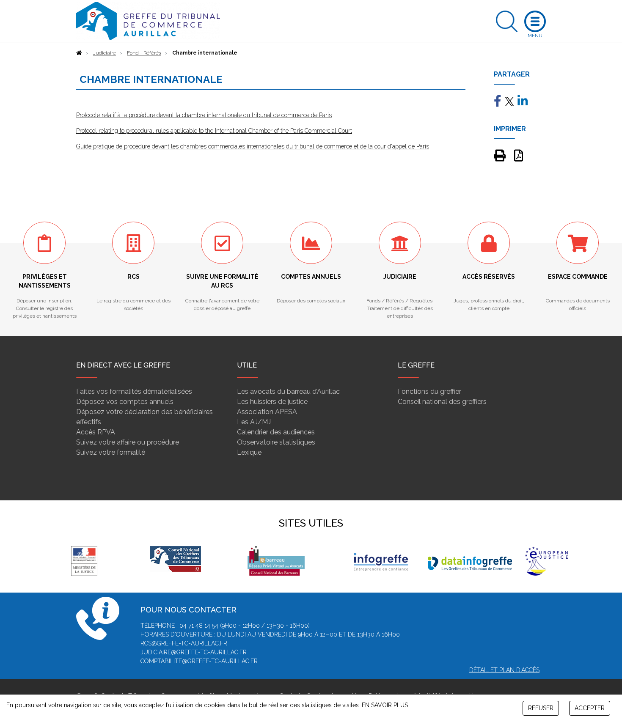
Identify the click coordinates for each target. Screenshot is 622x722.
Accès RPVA (95, 432)
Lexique (249, 452)
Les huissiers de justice (272, 402)
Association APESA (267, 412)
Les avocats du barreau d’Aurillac (288, 391)
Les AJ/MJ (254, 422)
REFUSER (540, 708)
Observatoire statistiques (276, 442)
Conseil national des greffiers (442, 402)
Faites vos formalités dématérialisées (134, 391)
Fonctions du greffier (429, 391)
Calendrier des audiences (276, 432)
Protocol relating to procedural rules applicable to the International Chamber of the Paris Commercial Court (214, 130)
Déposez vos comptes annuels (124, 402)
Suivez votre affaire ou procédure (127, 442)
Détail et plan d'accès (504, 670)
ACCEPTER (590, 708)
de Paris (320, 115)
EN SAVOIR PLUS (385, 705)
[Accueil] (79, 53)
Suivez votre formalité (110, 452)
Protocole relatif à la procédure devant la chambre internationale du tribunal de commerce (192, 115)
